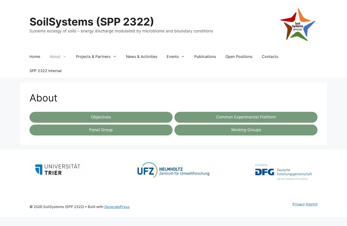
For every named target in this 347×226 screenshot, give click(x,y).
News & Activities (141, 56)
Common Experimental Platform (246, 117)
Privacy (298, 204)
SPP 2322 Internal (46, 70)
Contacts (270, 56)
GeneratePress (117, 206)
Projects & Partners (93, 56)
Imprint (311, 204)
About (55, 56)
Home (35, 56)
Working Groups (246, 129)
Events (173, 56)
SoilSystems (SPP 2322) (92, 21)
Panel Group (101, 129)
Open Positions (238, 56)
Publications (205, 56)
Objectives (101, 117)
